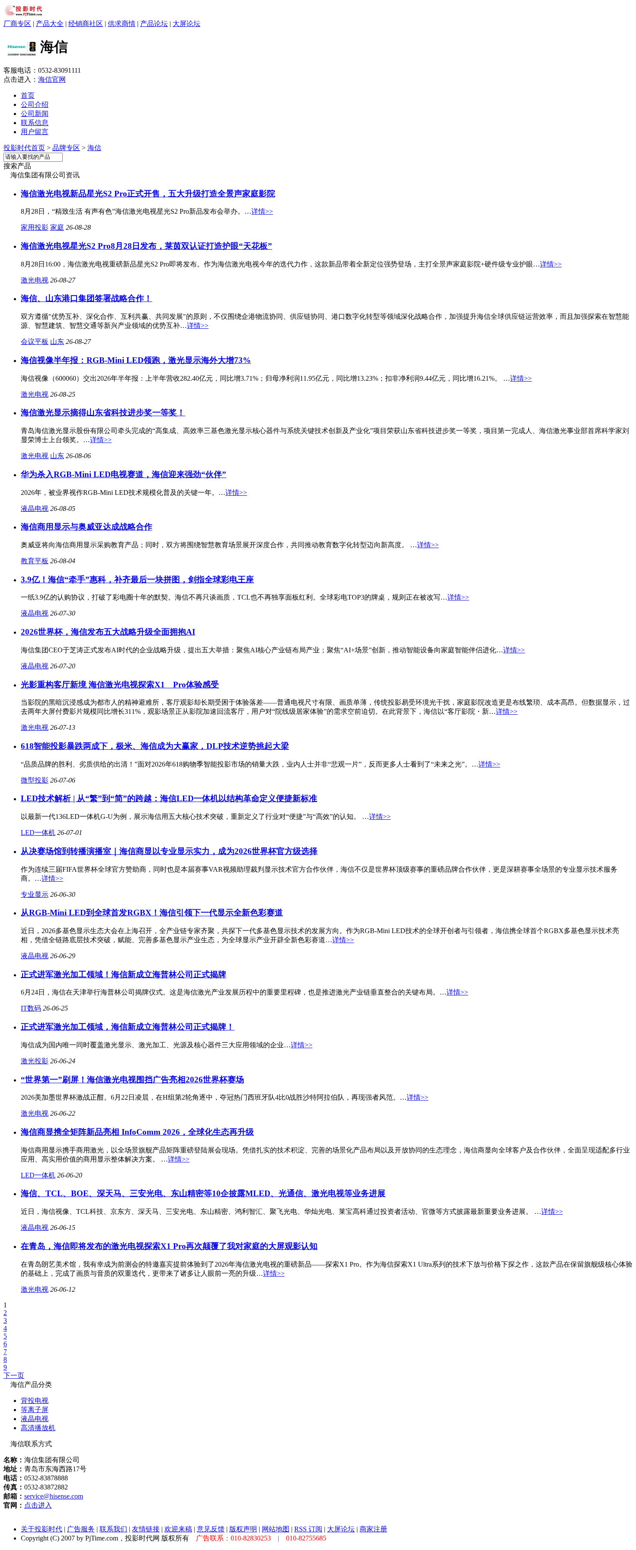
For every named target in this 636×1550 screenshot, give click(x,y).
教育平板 (34, 561)
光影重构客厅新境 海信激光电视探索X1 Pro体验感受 (120, 684)
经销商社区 (85, 23)
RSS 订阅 (308, 1529)
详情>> (262, 211)
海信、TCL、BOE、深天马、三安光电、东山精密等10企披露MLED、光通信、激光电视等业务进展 (203, 1193)
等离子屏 (34, 1409)
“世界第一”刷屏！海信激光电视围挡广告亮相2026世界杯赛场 (132, 1079)
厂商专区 (17, 23)
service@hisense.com (53, 1496)
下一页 (13, 1375)
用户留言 (34, 131)
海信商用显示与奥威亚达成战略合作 (86, 526)
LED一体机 (38, 832)
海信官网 (52, 79)
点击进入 (38, 1505)
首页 (28, 95)
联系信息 (34, 122)
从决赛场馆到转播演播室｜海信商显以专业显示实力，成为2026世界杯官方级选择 (169, 851)
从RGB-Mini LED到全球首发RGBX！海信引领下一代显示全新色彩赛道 (152, 912)
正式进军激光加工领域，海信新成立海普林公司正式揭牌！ (127, 1026)
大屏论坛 (186, 23)
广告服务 (81, 1529)
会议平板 (34, 341)
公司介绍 (34, 104)
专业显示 (34, 894)
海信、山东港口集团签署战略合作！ (86, 298)
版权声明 (243, 1529)
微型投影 (34, 780)
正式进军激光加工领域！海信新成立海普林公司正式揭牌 (123, 974)
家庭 (57, 227)
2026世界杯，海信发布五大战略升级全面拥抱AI (108, 631)
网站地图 (275, 1529)
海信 (94, 147)
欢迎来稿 (178, 1529)
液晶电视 (34, 508)
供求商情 (121, 23)
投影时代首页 (24, 147)
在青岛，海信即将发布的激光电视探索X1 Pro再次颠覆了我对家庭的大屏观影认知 (169, 1246)
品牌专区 (66, 147)
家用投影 (34, 227)
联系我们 (113, 1529)
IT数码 (31, 1008)
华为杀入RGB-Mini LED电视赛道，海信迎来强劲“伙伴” (123, 474)
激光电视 (34, 280)
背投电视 (34, 1400)
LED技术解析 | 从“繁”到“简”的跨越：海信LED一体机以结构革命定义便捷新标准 (169, 798)
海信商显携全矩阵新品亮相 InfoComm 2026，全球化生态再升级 (137, 1131)
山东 (57, 341)
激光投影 (34, 1061)
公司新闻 (34, 113)
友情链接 (146, 1529)
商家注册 (373, 1529)
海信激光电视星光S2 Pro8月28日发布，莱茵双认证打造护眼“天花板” (146, 245)
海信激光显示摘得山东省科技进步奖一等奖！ (103, 412)
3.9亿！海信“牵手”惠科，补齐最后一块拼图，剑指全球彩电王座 (137, 579)
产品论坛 (154, 23)
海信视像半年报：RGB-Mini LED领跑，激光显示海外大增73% (136, 360)
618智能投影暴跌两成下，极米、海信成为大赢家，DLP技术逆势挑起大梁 (155, 746)
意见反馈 (211, 1529)
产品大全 (50, 23)
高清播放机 (38, 1427)
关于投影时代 (41, 1529)
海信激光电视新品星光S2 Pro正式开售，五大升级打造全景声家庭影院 (148, 193)
